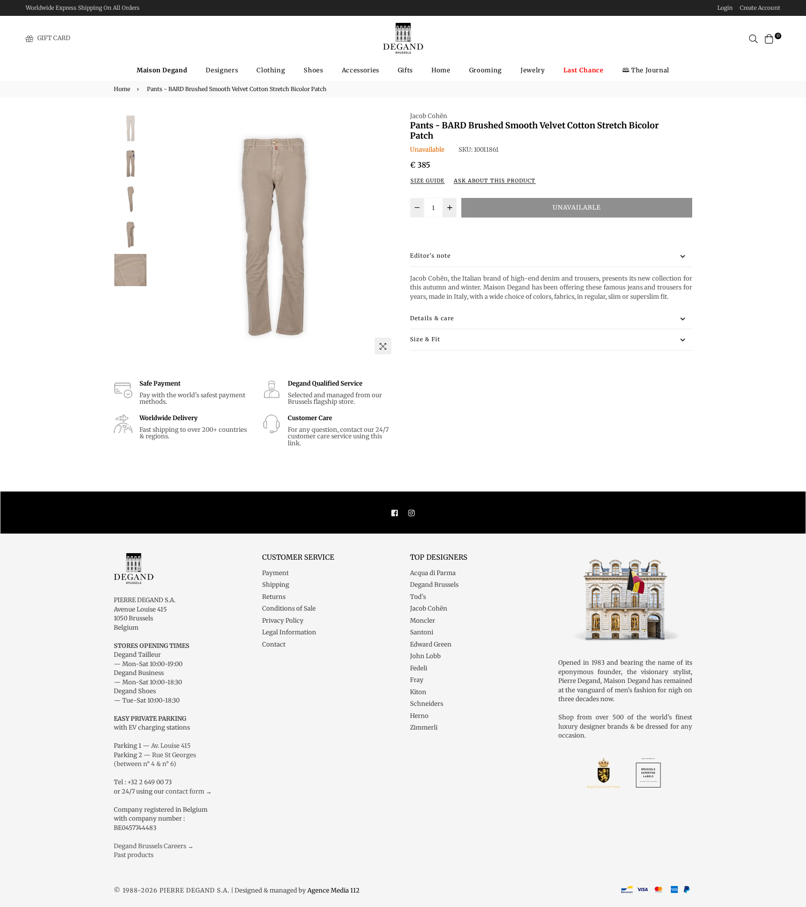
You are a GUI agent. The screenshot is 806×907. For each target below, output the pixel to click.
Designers (222, 70)
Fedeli (418, 668)
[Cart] (769, 38)
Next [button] (384, 235)
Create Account (760, 7)
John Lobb (425, 656)
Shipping (275, 585)
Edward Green (431, 644)
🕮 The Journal (645, 70)
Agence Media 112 (333, 890)
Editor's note (430, 255)
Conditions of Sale (289, 608)
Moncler (422, 621)
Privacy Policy (283, 621)
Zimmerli (424, 727)
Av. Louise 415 (171, 746)
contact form (185, 791)
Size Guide (427, 180)
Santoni (421, 632)
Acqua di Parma (433, 573)
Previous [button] (161, 235)
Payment (275, 573)
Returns (273, 597)
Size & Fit (425, 339)
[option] (272, 235)
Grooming (485, 70)
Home (441, 70)
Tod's (418, 597)
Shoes (313, 70)
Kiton (418, 692)
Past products (133, 855)
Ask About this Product (494, 180)
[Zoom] (383, 345)
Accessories (360, 70)
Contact (273, 644)
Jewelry (533, 70)
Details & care (432, 318)
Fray (417, 680)
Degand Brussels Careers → (154, 846)
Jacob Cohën (428, 116)
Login (725, 7)
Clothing (271, 70)
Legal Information (289, 632)
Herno (419, 716)
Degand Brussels (434, 585)
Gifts (405, 70)
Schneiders (426, 704)
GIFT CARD (53, 38)
